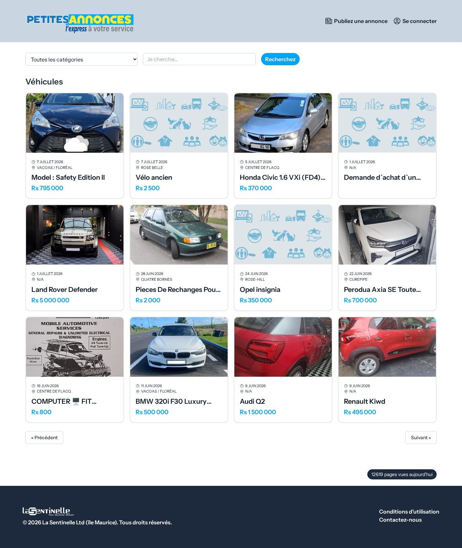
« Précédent (44, 437)
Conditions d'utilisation (409, 511)
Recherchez (280, 59)
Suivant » (421, 437)
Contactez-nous (400, 519)
